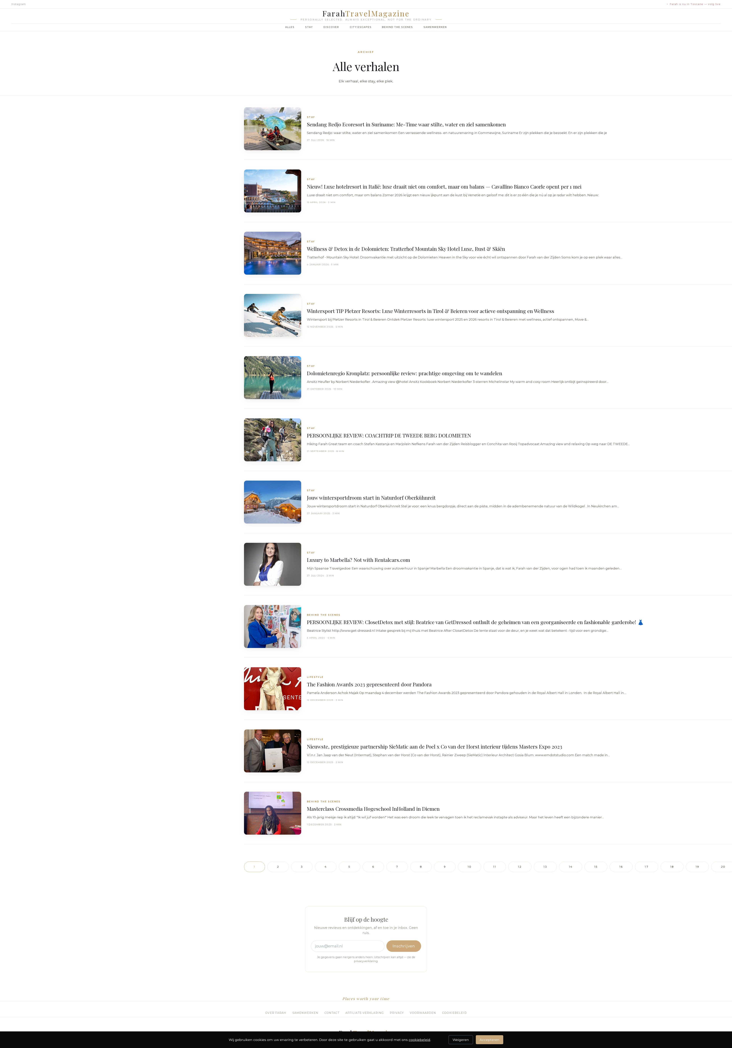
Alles (289, 27)
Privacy (397, 1013)
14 (570, 866)
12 (520, 866)
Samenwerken (435, 27)
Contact (331, 1013)
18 (672, 866)
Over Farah (275, 1013)
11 (494, 866)
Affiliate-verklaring (364, 1013)
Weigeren (461, 1040)
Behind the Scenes (397, 27)
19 (697, 866)
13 (545, 866)
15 (596, 866)
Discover (331, 27)
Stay (309, 27)
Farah (365, 13)
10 (469, 866)
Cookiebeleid (454, 1013)
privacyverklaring (366, 961)
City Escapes (360, 27)
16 (621, 866)
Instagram (18, 4)
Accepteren (489, 1040)
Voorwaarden (423, 1013)
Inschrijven (403, 946)
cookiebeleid (419, 1040)
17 (646, 866)
